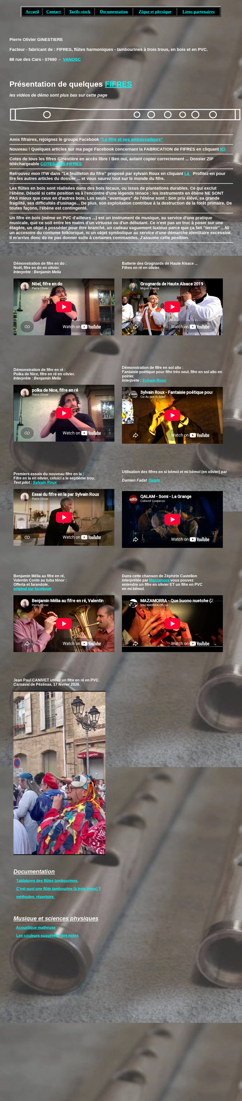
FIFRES (118, 84)
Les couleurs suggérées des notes (47, 936)
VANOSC (72, 59)
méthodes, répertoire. (35, 897)
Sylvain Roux (154, 380)
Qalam (154, 480)
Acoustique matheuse (36, 928)
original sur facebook (32, 589)
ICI (222, 149)
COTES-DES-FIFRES (61, 163)
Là (187, 173)
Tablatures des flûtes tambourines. (47, 881)
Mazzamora (159, 580)
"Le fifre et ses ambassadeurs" (131, 139)
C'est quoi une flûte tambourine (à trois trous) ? (58, 889)
